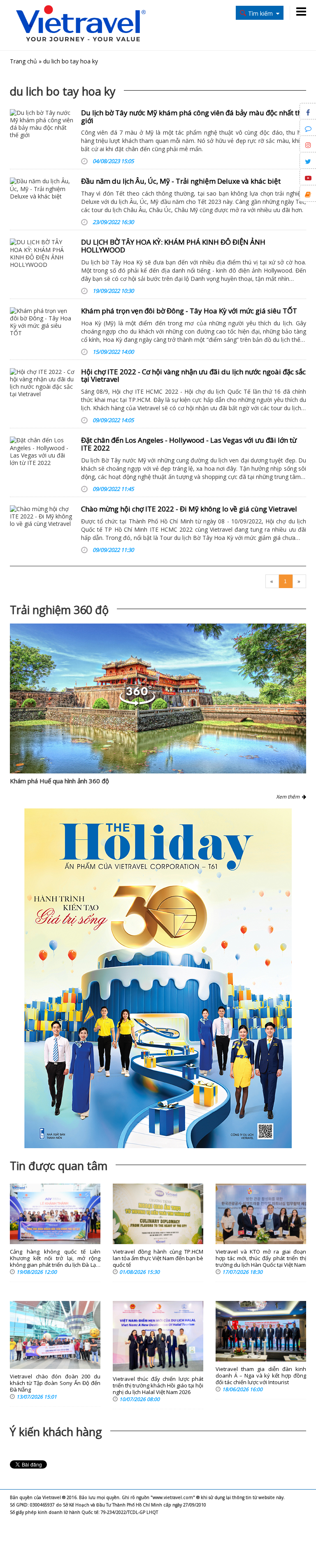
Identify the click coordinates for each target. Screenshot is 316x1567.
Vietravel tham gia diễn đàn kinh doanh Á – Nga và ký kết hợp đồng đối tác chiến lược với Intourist (261, 1376)
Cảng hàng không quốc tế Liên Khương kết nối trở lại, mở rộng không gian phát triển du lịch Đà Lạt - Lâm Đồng (55, 1258)
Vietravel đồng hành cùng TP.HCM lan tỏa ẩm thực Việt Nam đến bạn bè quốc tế (158, 1258)
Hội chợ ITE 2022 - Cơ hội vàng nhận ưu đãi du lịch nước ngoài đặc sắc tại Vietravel (193, 375)
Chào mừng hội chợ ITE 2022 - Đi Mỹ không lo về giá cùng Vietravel (189, 509)
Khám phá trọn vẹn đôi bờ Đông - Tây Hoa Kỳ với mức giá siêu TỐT (189, 310)
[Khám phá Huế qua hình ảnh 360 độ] (158, 699)
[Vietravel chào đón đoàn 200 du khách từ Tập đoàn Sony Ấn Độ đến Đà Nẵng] (55, 1335)
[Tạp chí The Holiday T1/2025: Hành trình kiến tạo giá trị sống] (158, 978)
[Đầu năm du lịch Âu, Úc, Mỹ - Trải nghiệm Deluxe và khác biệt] (42, 188)
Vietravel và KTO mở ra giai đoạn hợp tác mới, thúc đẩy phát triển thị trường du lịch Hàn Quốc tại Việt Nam (261, 1258)
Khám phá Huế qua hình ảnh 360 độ (59, 781)
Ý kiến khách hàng (56, 1431)
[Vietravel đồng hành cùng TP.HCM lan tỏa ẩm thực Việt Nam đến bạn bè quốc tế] (158, 1214)
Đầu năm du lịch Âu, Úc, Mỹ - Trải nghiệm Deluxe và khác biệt (181, 181)
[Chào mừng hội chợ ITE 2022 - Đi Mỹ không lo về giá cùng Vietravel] (42, 516)
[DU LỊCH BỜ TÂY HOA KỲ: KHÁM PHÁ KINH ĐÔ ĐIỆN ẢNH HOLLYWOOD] (42, 253)
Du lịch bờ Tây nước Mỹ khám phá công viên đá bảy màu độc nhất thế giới (193, 116)
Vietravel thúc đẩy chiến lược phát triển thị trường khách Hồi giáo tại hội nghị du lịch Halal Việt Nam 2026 (158, 1386)
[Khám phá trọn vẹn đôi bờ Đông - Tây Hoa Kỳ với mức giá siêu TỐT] (42, 322)
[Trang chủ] (81, 24)
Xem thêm (289, 796)
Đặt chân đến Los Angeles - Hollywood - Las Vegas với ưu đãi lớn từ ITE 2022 (189, 444)
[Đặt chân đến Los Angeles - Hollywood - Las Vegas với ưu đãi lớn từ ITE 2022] (42, 452)
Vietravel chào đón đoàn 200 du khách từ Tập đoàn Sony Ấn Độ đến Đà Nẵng (55, 1383)
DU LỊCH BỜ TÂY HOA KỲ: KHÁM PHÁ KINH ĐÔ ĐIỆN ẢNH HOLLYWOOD (173, 246)
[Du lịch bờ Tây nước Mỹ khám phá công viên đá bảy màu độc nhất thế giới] (42, 124)
